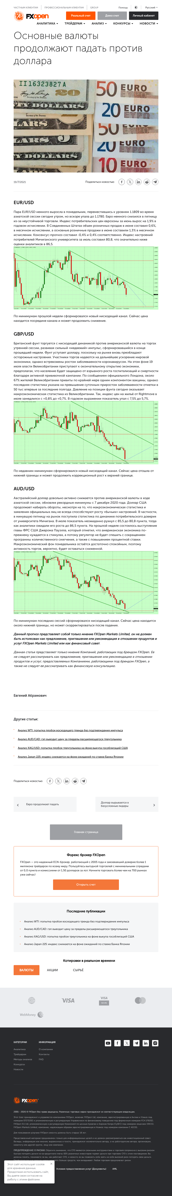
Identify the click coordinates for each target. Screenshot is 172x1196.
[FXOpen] (31, 16)
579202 (149, 1120)
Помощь (123, 7)
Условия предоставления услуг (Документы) (81, 1169)
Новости (18, 1069)
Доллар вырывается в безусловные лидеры (115, 804)
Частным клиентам (26, 7)
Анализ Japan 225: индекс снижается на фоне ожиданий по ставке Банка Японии (71, 756)
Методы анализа (23, 1059)
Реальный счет (81, 15)
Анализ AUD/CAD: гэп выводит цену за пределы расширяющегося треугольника (70, 739)
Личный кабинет (144, 15)
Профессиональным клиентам (64, 7)
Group (94, 7)
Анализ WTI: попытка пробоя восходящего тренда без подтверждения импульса (70, 730)
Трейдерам (20, 1054)
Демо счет (112, 15)
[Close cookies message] (51, 1164)
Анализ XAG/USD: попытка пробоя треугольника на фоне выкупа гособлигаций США (73, 747)
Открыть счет (86, 884)
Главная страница (86, 832)
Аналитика (20, 1049)
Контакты (44, 1054)
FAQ (41, 1059)
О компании (46, 1049)
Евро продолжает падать (42, 804)
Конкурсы (19, 1064)
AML (114, 1169)
